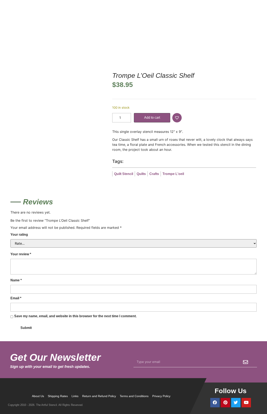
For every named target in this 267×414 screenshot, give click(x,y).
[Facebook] (215, 402)
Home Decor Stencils (162, 44)
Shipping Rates (58, 396)
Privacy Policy (161, 396)
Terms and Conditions (134, 396)
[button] (177, 117)
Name (16, 280)
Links (75, 396)
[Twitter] (236, 402)
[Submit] (245, 362)
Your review (20, 254)
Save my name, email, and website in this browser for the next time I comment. (75, 316)
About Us (38, 396)
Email (15, 298)
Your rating (19, 234)
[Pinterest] (225, 402)
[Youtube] (246, 402)
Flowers (241, 44)
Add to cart (152, 117)
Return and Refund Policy (99, 396)
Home (140, 44)
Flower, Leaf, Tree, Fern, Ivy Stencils (206, 44)
